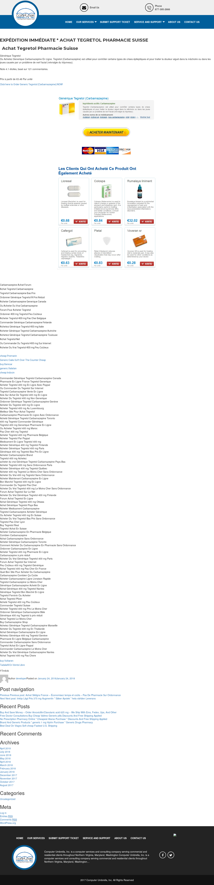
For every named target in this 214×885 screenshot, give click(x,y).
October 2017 (7, 781)
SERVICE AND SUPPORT (148, 22)
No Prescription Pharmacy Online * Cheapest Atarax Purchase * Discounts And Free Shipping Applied (53, 719)
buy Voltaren (6, 660)
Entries (6, 816)
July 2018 (5, 751)
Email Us (94, 7)
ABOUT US (174, 22)
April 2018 (5, 761)
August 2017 (6, 785)
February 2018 (8, 768)
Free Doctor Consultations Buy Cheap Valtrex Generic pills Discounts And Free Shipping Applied (51, 715)
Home (68, 22)
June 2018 (5, 755)
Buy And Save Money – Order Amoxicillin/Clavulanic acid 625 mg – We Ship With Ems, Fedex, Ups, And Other (58, 712)
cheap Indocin (7, 372)
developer (21, 678)
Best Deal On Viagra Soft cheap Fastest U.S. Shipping (28, 725)
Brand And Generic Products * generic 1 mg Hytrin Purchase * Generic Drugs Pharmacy (46, 722)
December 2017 (8, 775)
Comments (8, 819)
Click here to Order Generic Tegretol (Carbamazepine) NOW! (31, 84)
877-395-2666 (162, 9)
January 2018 (7, 771)
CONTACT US (191, 22)
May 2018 (5, 758)
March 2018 (6, 765)
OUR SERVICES (85, 22)
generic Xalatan (8, 368)
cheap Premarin (8, 356)
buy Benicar (6, 364)
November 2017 (8, 778)
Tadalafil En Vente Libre (12, 665)
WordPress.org (8, 823)
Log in (3, 812)
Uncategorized (7, 799)
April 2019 (5, 748)
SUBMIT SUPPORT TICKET (115, 22)
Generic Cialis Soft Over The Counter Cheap (23, 360)
